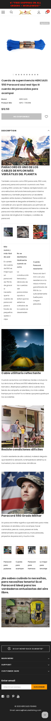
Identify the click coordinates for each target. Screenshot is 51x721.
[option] (25, 46)
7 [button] (29, 74)
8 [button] (32, 74)
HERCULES (23, 99)
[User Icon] (38, 12)
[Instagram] (7, 696)
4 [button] (21, 74)
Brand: (4, 99)
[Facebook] (2, 696)
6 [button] (26, 74)
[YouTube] (17, 696)
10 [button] (37, 74)
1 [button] (13, 74)
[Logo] (25, 12)
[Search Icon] (11, 12)
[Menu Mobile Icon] (3, 12)
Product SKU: (6, 103)
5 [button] (24, 74)
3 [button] (18, 74)
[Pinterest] (12, 696)
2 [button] (16, 74)
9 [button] (35, 74)
